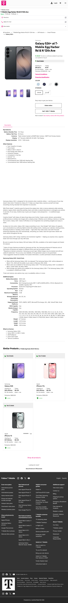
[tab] (7, 125)
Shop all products (34, 458)
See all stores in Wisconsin (34, 468)
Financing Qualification (42, 77)
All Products (41, 32)
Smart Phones (51, 32)
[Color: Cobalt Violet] (44, 84)
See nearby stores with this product (53, 115)
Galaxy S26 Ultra (33, 242)
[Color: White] (50, 84)
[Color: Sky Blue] (38, 84)
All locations (6, 32)
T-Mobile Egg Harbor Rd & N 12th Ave (24, 32)
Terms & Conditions (41, 74)
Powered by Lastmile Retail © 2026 (34, 600)
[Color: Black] (56, 84)
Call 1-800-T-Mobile (48, 111)
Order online (48, 105)
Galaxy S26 (22, 242)
